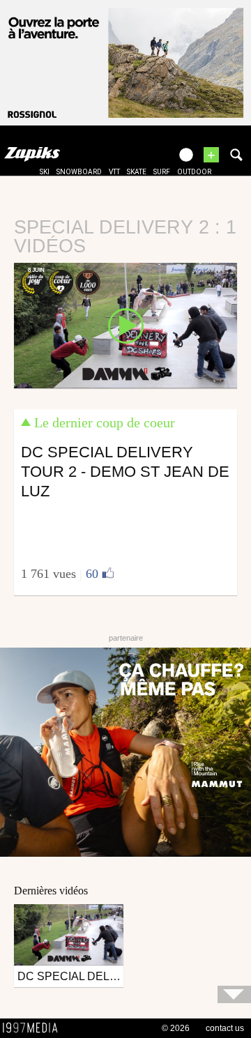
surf (161, 172)
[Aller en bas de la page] (234, 994)
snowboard (79, 172)
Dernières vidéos (51, 890)
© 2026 (176, 1028)
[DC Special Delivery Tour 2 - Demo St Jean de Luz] (125, 324)
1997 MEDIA (34, 1028)
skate (136, 172)
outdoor (194, 172)
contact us (225, 1028)
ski (45, 172)
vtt (114, 172)
